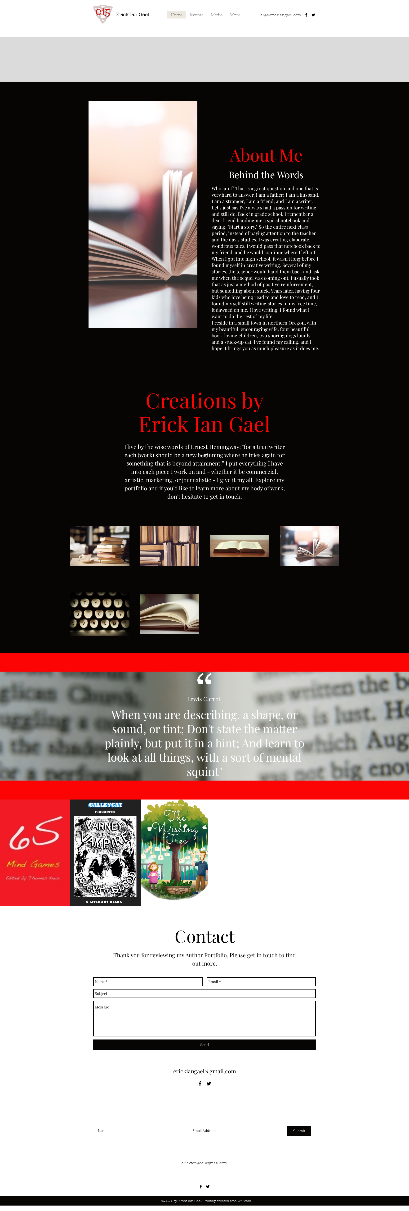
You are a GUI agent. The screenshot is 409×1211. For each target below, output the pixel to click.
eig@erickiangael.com (281, 15)
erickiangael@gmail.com (204, 1071)
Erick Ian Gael (132, 14)
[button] (143, 214)
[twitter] (313, 15)
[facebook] (306, 15)
